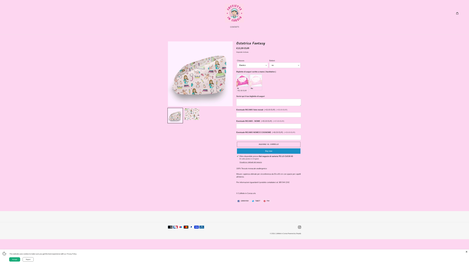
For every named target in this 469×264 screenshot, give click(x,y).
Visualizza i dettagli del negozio (251, 162)
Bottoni (272, 61)
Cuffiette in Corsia (282, 233)
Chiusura (240, 61)
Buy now (268, 151)
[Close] (466, 252)
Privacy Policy (72, 254)
